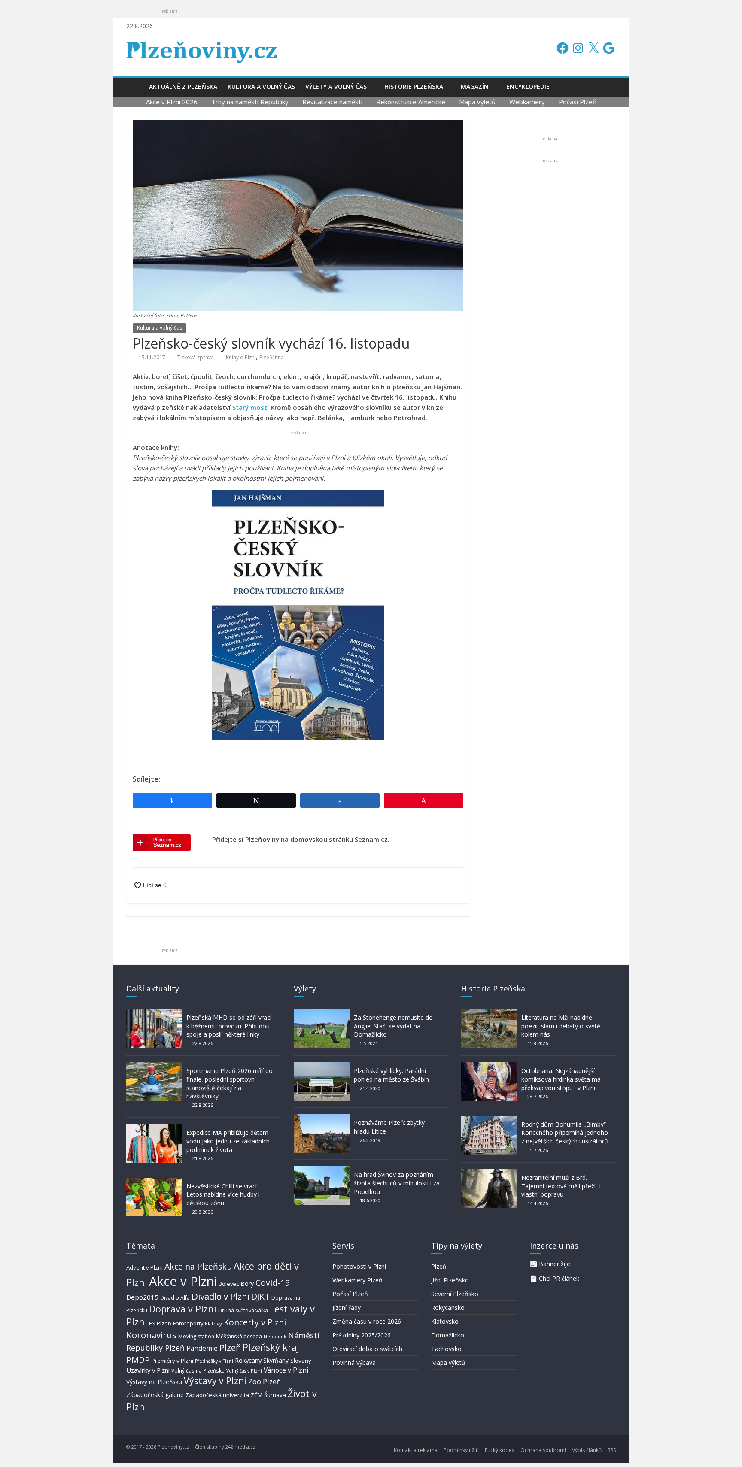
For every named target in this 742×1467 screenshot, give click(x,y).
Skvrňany (276, 1360)
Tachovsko (446, 1349)
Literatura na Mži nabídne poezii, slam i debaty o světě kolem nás (560, 1025)
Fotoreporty (188, 1323)
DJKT (260, 1296)
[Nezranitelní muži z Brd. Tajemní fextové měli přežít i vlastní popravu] (489, 1173)
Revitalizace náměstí (332, 101)
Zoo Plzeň (264, 1381)
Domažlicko (447, 1335)
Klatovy (213, 1323)
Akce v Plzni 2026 (172, 101)
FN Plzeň (160, 1323)
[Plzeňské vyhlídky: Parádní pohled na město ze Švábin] (322, 1066)
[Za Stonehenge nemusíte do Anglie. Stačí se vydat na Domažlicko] (322, 1013)
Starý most (249, 407)
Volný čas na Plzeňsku (198, 1370)
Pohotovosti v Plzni (359, 1266)
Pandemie (202, 1348)
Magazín (475, 86)
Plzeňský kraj (271, 1347)
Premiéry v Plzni (172, 1360)
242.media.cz (240, 1446)
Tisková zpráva (195, 357)
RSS (612, 1450)
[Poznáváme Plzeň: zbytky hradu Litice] (322, 1118)
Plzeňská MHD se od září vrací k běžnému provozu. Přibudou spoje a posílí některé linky (228, 1025)
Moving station (196, 1336)
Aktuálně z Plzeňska (183, 86)
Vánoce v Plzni (286, 1370)
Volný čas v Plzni (244, 1370)
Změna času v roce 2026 (366, 1321)
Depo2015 (142, 1297)
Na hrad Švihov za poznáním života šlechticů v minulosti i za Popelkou (397, 1182)
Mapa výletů (477, 101)
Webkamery (527, 101)
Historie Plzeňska (413, 86)
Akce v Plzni (183, 1281)
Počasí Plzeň (577, 101)
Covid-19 (272, 1282)
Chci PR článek (559, 1278)
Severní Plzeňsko (454, 1294)
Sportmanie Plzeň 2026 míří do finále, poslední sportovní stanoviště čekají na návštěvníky (229, 1083)
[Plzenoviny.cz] (135, 86)
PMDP (138, 1359)
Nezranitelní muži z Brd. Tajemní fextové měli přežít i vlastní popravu (561, 1185)
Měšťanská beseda (239, 1336)
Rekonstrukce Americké (410, 101)
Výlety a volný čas (336, 86)
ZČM (256, 1395)
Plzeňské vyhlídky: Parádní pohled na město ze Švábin (391, 1075)
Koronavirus (151, 1335)
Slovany (300, 1360)
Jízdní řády (346, 1307)
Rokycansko (448, 1307)
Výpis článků (587, 1450)
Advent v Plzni (144, 1267)
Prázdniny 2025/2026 (361, 1335)
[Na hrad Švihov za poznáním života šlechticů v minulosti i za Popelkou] (322, 1170)
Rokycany (248, 1360)
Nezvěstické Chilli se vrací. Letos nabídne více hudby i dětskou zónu (223, 1194)
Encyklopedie (528, 86)
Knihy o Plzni (241, 357)
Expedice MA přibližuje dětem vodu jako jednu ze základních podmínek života (228, 1140)
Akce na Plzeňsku (198, 1266)
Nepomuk (275, 1336)
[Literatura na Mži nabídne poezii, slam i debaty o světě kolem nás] (489, 1013)
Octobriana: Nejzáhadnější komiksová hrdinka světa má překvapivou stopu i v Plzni (561, 1079)
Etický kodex (499, 1450)
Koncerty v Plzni (255, 1322)
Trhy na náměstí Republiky (250, 101)
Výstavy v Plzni (215, 1381)
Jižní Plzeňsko (450, 1280)
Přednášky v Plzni (214, 1361)
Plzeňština (271, 357)
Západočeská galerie (155, 1395)
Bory (247, 1283)
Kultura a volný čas (261, 86)
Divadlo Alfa (175, 1297)
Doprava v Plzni (182, 1309)
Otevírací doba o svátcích (367, 1349)
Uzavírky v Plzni (148, 1370)
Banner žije (554, 1264)
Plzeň (230, 1347)
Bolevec (229, 1284)
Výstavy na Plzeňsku (154, 1382)
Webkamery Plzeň (357, 1280)
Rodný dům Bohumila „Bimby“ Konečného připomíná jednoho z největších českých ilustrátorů (564, 1132)
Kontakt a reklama (416, 1450)
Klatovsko (445, 1321)
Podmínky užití (461, 1450)
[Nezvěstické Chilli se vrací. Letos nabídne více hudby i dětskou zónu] (154, 1182)
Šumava (275, 1395)
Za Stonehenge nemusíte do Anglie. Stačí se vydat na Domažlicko (393, 1025)
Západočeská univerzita (217, 1395)
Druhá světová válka (243, 1310)
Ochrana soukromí (543, 1450)
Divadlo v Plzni (220, 1296)
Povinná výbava (354, 1362)
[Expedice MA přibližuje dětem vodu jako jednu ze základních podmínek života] (154, 1128)
